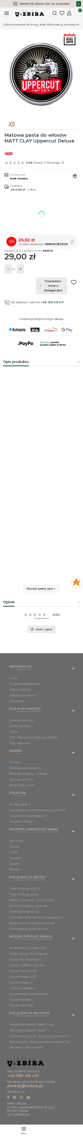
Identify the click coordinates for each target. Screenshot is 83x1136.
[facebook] (8, 1098)
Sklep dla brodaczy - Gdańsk (28, 774)
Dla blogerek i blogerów (25, 768)
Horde (13, 852)
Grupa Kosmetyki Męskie (26, 816)
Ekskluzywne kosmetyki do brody (31, 923)
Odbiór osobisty (19, 689)
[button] (41, 588)
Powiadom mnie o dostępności (53, 285)
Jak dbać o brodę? (21, 821)
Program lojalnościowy (24, 684)
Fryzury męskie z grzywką (26, 965)
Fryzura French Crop (22, 971)
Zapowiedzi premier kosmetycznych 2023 (37, 810)
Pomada (9, 398)
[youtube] (28, 1098)
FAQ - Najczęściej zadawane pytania (33, 737)
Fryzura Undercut (21, 982)
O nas (13, 678)
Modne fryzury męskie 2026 (28, 948)
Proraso (14, 869)
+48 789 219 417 (52, 302)
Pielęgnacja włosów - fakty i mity (31, 1024)
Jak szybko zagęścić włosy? (27, 1030)
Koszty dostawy (20, 726)
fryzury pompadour (61, 507)
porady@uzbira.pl (25, 1086)
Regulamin (16, 701)
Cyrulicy (14, 846)
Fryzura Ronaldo (20, 999)
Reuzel (14, 863)
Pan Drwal (16, 841)
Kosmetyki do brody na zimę (28, 929)
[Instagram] (21, 1098)
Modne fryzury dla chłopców (28, 953)
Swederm (15, 858)
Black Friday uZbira (22, 785)
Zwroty (14, 731)
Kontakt (14, 762)
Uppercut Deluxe (62, 492)
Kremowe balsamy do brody (28, 906)
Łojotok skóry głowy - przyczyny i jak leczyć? (39, 1036)
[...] (41, 74)
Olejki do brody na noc (24, 911)
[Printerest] (14, 1098)
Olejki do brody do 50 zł (25, 888)
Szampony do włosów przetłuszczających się (39, 1042)
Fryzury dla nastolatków (25, 959)
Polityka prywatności (23, 695)
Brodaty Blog (18, 804)
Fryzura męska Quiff (22, 976)
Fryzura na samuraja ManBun (28, 994)
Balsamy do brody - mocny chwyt (32, 900)
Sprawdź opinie (19, 779)
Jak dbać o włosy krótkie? (26, 1047)
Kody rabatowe (19, 743)
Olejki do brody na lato (24, 894)
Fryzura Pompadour (22, 988)
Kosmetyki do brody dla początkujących (36, 917)
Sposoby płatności (21, 720)
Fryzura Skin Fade (21, 1005)
